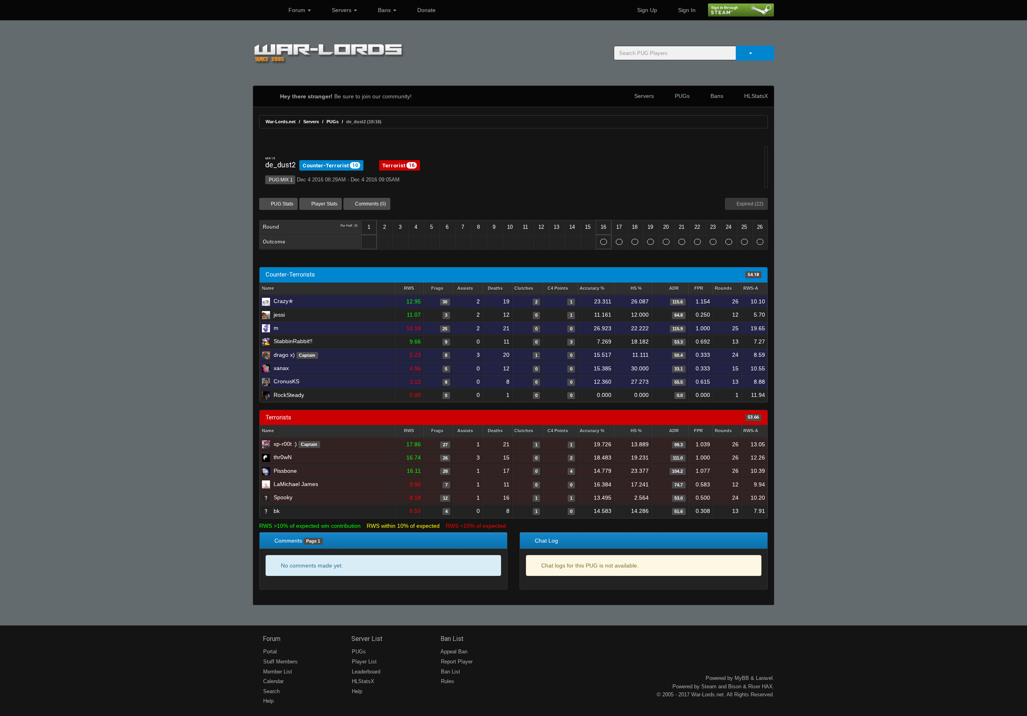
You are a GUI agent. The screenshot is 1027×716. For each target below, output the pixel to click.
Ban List (451, 639)
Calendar (273, 681)
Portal (269, 652)
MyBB (742, 678)
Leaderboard (365, 672)
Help (268, 701)
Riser (754, 686)
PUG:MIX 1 (280, 180)
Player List (363, 662)
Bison (734, 686)
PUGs (681, 96)
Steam (708, 686)
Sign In (686, 10)
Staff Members (280, 662)
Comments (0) (370, 204)
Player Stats (323, 204)
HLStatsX (755, 96)
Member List (277, 672)
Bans (384, 10)
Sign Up (646, 10)
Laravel (764, 678)
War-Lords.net (281, 121)
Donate (426, 10)
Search (271, 691)
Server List (366, 639)
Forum (297, 10)
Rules (446, 681)
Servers (341, 10)
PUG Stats (281, 204)
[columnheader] (408, 289)
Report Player (456, 662)
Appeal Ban (453, 652)
